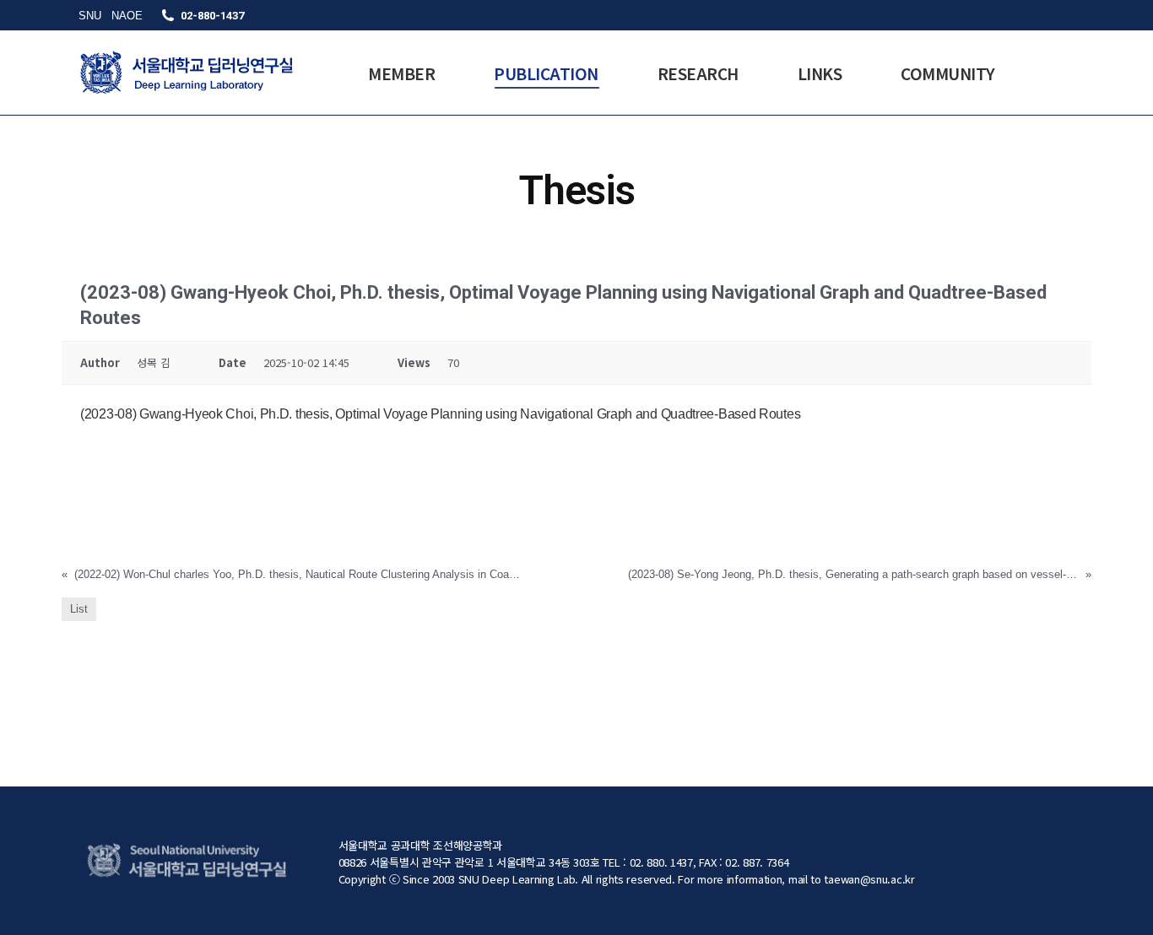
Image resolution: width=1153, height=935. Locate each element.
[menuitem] (401, 72)
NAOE (127, 15)
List (79, 609)
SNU (89, 15)
